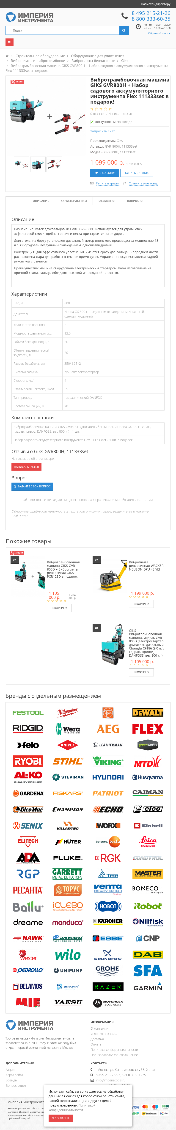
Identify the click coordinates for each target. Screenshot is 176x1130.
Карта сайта (14, 1075)
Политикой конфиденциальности (72, 1107)
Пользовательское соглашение (114, 1055)
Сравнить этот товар (143, 183)
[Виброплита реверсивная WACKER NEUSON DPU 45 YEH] (113, 576)
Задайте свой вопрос (34, 486)
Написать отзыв (120, 113)
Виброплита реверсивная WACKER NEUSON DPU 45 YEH (146, 565)
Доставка (97, 1039)
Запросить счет (102, 131)
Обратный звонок (159, 33)
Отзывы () (107, 201)
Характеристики (74, 201)
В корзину (107, 173)
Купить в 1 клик (136, 173)
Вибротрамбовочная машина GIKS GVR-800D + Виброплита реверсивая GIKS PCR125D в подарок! (63, 569)
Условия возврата (104, 1033)
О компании (99, 1028)
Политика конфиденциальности (114, 1049)
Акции (10, 1069)
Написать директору (155, 4)
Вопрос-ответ (16, 1085)
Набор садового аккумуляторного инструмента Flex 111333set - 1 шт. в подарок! (73, 440)
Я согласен (60, 1118)
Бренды (11, 1080)
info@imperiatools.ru (110, 1080)
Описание (41, 201)
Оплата (96, 1044)
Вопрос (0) (135, 201)
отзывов (98, 113)
